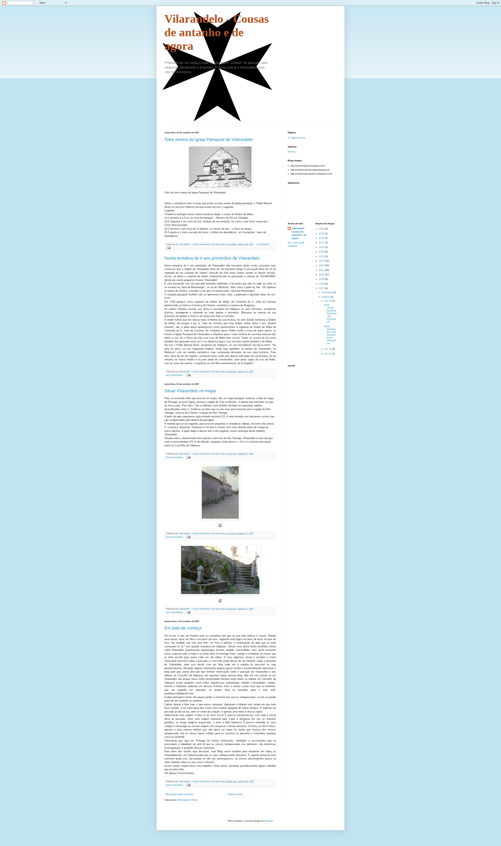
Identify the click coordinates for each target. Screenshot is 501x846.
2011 (322, 270)
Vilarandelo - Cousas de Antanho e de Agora (299, 233)
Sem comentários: (175, 375)
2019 (322, 233)
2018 (322, 238)
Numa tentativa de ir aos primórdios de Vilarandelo (212, 258)
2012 (322, 265)
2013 (322, 261)
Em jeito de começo (183, 628)
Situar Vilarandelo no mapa (190, 390)
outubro (326, 297)
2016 (322, 247)
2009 (322, 279)
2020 (322, 228)
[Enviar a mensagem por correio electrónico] (168, 247)
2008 (322, 283)
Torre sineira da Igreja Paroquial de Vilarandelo (208, 139)
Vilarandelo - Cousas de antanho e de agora (216, 32)
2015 (322, 251)
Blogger (269, 821)
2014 (322, 256)
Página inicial (235, 794)
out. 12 (328, 349)
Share (291, 151)
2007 (322, 288)
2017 (322, 242)
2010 (322, 274)
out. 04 (328, 353)
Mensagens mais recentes (179, 794)
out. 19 (328, 300)
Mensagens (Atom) (188, 800)
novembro (327, 292)
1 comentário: (262, 244)
